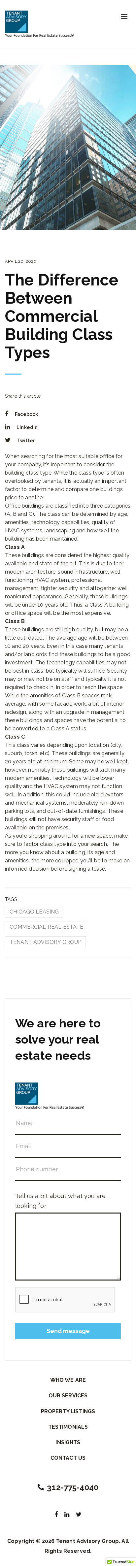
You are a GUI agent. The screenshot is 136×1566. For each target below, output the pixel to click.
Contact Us (68, 1458)
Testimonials (68, 1427)
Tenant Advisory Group (45, 942)
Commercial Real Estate (47, 927)
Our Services (68, 1395)
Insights (67, 1442)
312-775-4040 (72, 1487)
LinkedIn (27, 427)
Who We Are (68, 1380)
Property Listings (68, 1411)
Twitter (26, 440)
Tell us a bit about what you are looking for (60, 1200)
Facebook (26, 414)
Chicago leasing (34, 912)
